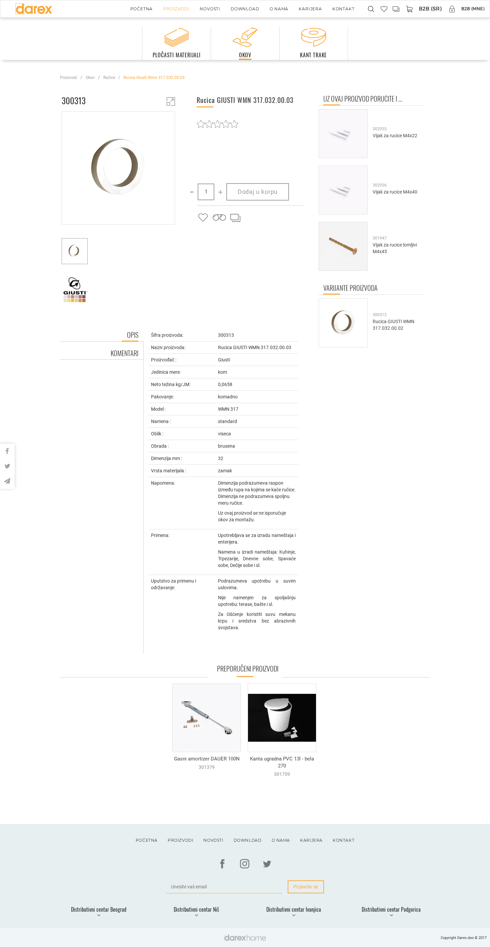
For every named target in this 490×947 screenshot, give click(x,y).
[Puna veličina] (171, 101)
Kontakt (343, 8)
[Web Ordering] (430, 9)
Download (245, 8)
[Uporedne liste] (396, 9)
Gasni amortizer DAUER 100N (207, 759)
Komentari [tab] (124, 353)
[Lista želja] (203, 218)
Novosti (210, 8)
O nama (279, 8)
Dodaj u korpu (258, 191)
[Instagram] (244, 863)
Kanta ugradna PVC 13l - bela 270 (282, 762)
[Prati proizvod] (219, 218)
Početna (141, 8)
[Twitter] (267, 863)
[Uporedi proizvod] (235, 218)
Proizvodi (176, 8)
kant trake (313, 55)
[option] (118, 169)
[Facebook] (222, 863)
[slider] (217, 124)
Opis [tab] (132, 335)
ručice (109, 77)
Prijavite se (305, 886)
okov (245, 55)
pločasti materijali (177, 55)
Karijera (310, 8)
